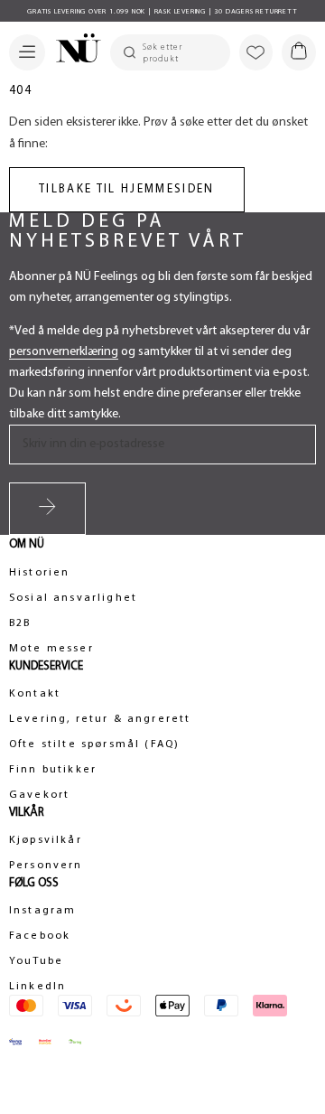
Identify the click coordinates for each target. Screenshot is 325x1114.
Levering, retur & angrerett (99, 719)
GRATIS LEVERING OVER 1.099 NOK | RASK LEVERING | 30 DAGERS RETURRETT (162, 11)
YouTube (36, 961)
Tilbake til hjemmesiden (127, 189)
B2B (20, 623)
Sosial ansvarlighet (73, 598)
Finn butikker (53, 769)
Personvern (46, 865)
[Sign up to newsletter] (47, 508)
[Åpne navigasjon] (27, 52)
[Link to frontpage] (73, 50)
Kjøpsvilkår (45, 840)
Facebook (39, 936)
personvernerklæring (63, 352)
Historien (39, 572)
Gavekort (39, 795)
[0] (299, 52)
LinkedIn (37, 986)
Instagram (42, 910)
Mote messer (51, 648)
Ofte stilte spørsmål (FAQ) (94, 744)
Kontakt (34, 693)
